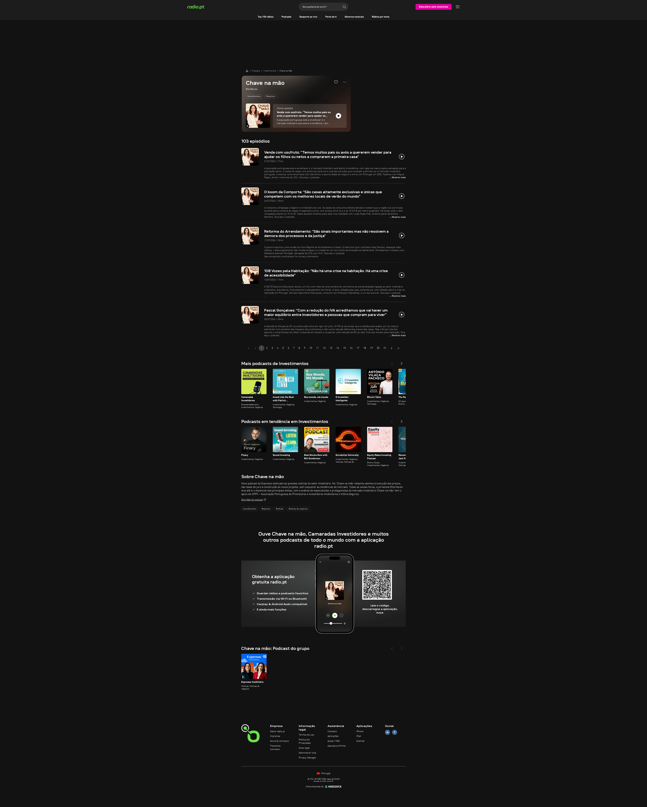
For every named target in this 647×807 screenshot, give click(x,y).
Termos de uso (306, 735)
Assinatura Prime (337, 746)
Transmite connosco (275, 748)
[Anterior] (392, 362)
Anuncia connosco (279, 741)
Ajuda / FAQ (334, 741)
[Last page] (398, 348)
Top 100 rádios (265, 17)
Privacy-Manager (307, 758)
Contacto (332, 731)
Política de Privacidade (305, 741)
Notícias (279, 509)
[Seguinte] (402, 362)
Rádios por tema (380, 17)
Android (360, 741)
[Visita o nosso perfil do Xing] (394, 732)
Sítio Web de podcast (252, 500)
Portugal (325, 773)
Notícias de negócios (298, 509)
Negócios (270, 96)
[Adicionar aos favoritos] (336, 82)
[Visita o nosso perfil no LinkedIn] (387, 732)
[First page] (248, 348)
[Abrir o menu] (458, 7)
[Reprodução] (338, 116)
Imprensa (275, 736)
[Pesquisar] (344, 7)
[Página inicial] (247, 70)
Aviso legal (304, 748)
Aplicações (333, 736)
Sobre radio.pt (277, 731)
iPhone (359, 731)
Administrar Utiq (307, 753)
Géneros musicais (354, 17)
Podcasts (286, 17)
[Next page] (391, 348)
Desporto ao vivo (308, 17)
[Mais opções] (345, 82)
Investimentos (254, 96)
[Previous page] (255, 348)
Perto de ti (331, 17)
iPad (358, 736)
